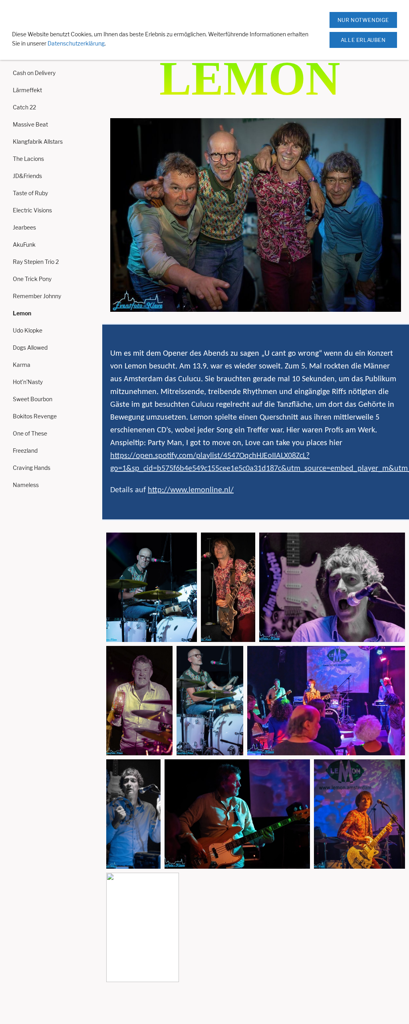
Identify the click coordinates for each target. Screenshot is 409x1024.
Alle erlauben (363, 40)
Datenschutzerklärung (76, 43)
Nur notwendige (363, 20)
